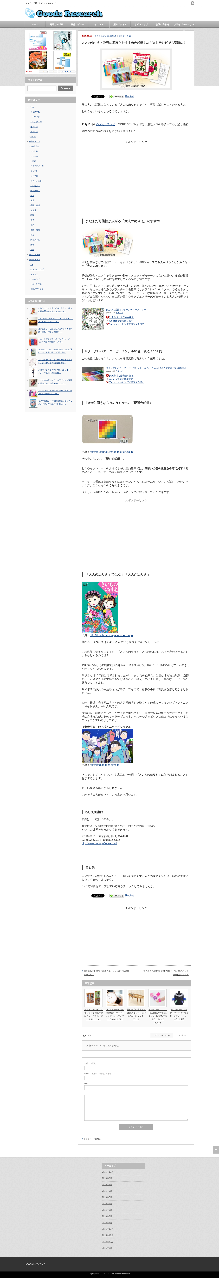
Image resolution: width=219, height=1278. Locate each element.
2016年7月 (107, 1184)
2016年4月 (107, 1203)
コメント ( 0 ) (182, 1035)
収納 (32, 196)
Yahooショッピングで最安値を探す (126, 324)
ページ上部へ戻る (216, 1150)
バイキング (35, 279)
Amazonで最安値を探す (121, 321)
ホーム (35, 24)
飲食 (32, 250)
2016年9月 (107, 1178)
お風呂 (33, 161)
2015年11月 (107, 1235)
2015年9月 (107, 1248)
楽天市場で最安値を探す (121, 317)
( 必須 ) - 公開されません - (99, 1073)
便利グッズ (35, 191)
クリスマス (35, 112)
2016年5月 (107, 1197)
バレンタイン (36, 122)
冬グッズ (34, 127)
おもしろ (34, 151)
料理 (32, 215)
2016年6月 (107, 1191)
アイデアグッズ (37, 166)
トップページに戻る (92, 1139)
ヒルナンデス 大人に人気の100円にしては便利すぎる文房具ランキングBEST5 (158, 1016)
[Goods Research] (65, 17)
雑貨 (32, 245)
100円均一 (34, 146)
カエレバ (119, 313)
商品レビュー (77, 24)
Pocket (129, 96)
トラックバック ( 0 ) (162, 1035)
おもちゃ (34, 156)
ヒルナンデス (36, 284)
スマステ (34, 274)
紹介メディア (120, 24)
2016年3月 (107, 1210)
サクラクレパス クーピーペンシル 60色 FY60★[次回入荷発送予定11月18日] (146, 368)
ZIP (31, 264)
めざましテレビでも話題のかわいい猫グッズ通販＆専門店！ (106, 973)
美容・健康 (35, 230)
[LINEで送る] (116, 96)
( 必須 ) (90, 1063)
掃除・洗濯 (35, 205)
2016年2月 (107, 1216)
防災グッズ (35, 240)
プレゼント (35, 186)
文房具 (113, 36)
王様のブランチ (37, 289)
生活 (32, 225)
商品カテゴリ (56, 24)
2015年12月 (107, 1229)
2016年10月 (107, 1172)
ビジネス (34, 176)
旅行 (32, 220)
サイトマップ (141, 24)
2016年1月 (107, 1222)
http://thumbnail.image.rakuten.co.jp (111, 451)
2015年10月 (107, 1241)
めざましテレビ (102, 36)
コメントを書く (126, 36)
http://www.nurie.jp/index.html (99, 843)
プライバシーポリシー (184, 25)
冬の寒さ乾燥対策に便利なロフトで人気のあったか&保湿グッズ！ (166, 973)
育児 (32, 235)
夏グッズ (34, 132)
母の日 (33, 136)
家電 (32, 200)
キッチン (34, 171)
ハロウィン (35, 117)
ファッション (36, 181)
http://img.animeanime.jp (104, 764)
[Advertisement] (136, 168)
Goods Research (35, 1264)
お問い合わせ (162, 24)
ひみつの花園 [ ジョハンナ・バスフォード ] (128, 309)
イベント (98, 24)
